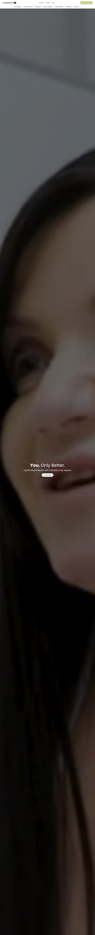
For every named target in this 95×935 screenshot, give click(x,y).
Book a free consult (86, 2)
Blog (53, 2)
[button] (18, 6)
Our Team (41, 2)
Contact (48, 2)
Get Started (47, 475)
